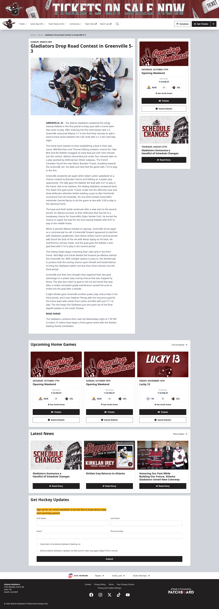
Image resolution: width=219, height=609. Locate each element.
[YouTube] (127, 594)
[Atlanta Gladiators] (9, 24)
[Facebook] (91, 594)
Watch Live (104, 24)
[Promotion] (109, 9)
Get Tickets (202, 24)
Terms (111, 584)
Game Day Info (36, 24)
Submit (109, 559)
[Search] (117, 24)
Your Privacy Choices (125, 584)
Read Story (165, 159)
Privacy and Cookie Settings (109, 588)
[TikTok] (118, 594)
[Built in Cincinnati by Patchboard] (181, 591)
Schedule (184, 24)
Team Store (89, 24)
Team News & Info (56, 24)
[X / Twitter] (109, 594)
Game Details (165, 108)
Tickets (22, 24)
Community (74, 24)
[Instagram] (100, 594)
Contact (88, 584)
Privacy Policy (100, 584)
